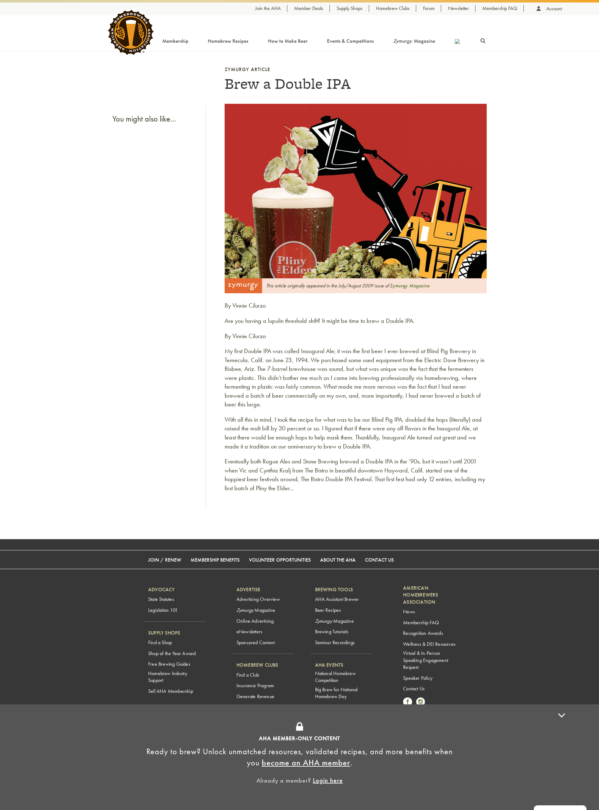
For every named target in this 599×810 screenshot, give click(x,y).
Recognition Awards (423, 633)
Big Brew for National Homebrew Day (336, 693)
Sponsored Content (255, 642)
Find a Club (247, 675)
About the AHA (338, 560)
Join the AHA (268, 8)
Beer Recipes (328, 610)
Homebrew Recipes (228, 40)
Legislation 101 (163, 610)
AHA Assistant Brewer (337, 599)
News (409, 611)
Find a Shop (160, 642)
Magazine (414, 40)
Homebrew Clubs (393, 8)
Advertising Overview (258, 599)
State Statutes (161, 599)
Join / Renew (164, 560)
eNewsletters (249, 631)
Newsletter (458, 8)
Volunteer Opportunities (280, 560)
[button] (561, 757)
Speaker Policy (417, 678)
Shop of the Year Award (172, 653)
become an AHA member (306, 762)
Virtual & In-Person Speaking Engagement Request (425, 660)
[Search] (483, 39)
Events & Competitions (350, 40)
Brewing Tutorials (331, 631)
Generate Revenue (255, 696)
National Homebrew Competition (335, 676)
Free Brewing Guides (169, 664)
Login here (328, 780)
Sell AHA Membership (170, 691)
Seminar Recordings (335, 642)
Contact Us (379, 560)
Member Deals (308, 8)
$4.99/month (333, 716)
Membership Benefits (215, 560)
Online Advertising (255, 621)
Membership (175, 40)
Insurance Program (255, 685)
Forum (429, 8)
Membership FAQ (499, 8)
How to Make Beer (288, 40)
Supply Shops (350, 8)
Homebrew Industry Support (167, 676)
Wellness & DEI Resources (429, 644)
